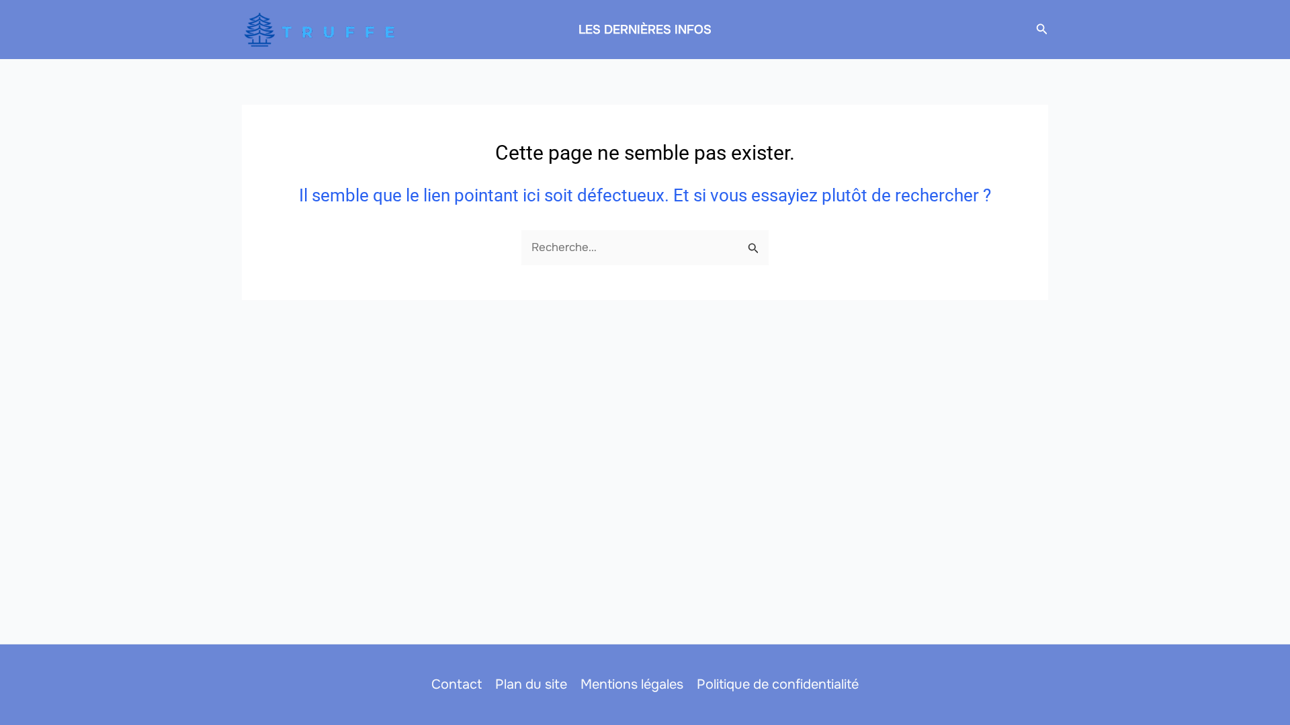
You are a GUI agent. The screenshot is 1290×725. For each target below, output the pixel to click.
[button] (1042, 29)
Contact (456, 684)
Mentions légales (631, 684)
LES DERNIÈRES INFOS (645, 29)
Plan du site (531, 684)
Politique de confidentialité (778, 684)
